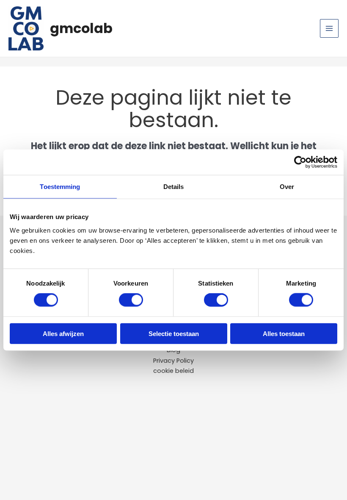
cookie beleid (173, 371)
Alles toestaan (284, 333)
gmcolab (81, 28)
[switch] (131, 300)
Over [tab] (287, 186)
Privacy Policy (173, 360)
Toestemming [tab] (60, 186)
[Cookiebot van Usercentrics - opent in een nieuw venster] (300, 162)
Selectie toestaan (174, 333)
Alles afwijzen (63, 333)
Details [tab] (173, 186)
